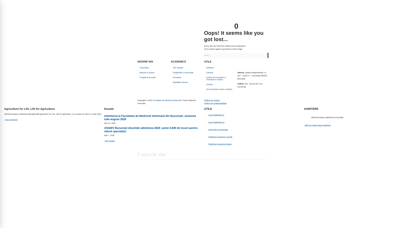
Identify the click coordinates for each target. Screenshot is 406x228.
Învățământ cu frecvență (183, 73)
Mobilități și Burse (180, 82)
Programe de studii (148, 77)
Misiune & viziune (147, 73)
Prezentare (144, 68)
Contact (209, 84)
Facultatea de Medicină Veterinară (167, 100)
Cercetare (177, 77)
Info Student (178, 68)
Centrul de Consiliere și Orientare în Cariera (216, 78)
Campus (209, 73)
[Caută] (268, 55)
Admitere (210, 68)
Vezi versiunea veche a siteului (219, 89)
